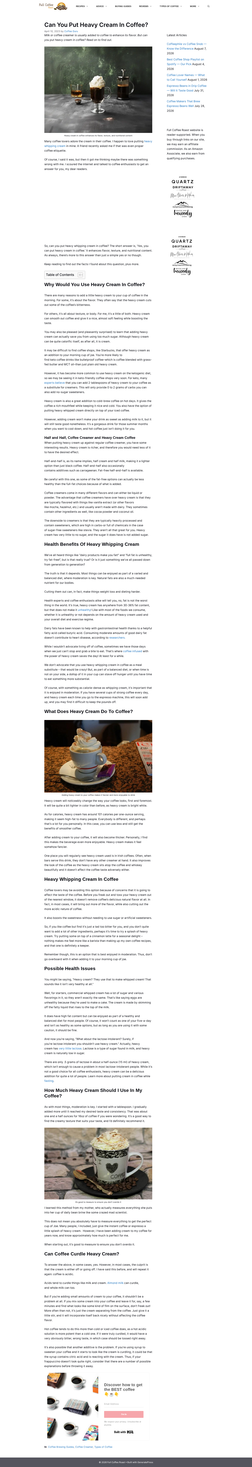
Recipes (80, 6)
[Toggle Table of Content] (79, 274)
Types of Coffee (169, 6)
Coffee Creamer (84, 1446)
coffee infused (132, 651)
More (193, 6)
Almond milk (115, 1283)
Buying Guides (123, 6)
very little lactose (70, 1048)
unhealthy (84, 610)
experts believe (54, 382)
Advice (100, 6)
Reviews (143, 6)
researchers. (117, 637)
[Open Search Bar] (209, 6)
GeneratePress (145, 1462)
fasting (49, 1081)
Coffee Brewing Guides (61, 1446)
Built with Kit (124, 1432)
